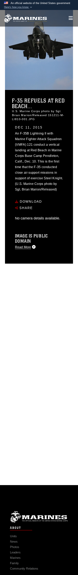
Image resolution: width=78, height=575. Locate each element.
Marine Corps (39, 516)
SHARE (25, 208)
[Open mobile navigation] (70, 18)
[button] (18, 7)
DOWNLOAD (30, 201)
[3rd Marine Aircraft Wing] (25, 18)
